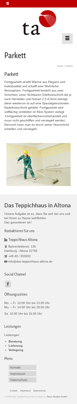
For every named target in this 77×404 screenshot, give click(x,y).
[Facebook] (8, 284)
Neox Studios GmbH (57, 396)
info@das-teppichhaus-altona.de (30, 261)
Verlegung (16, 350)
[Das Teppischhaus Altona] (38, 22)
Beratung (15, 341)
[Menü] (67, 38)
